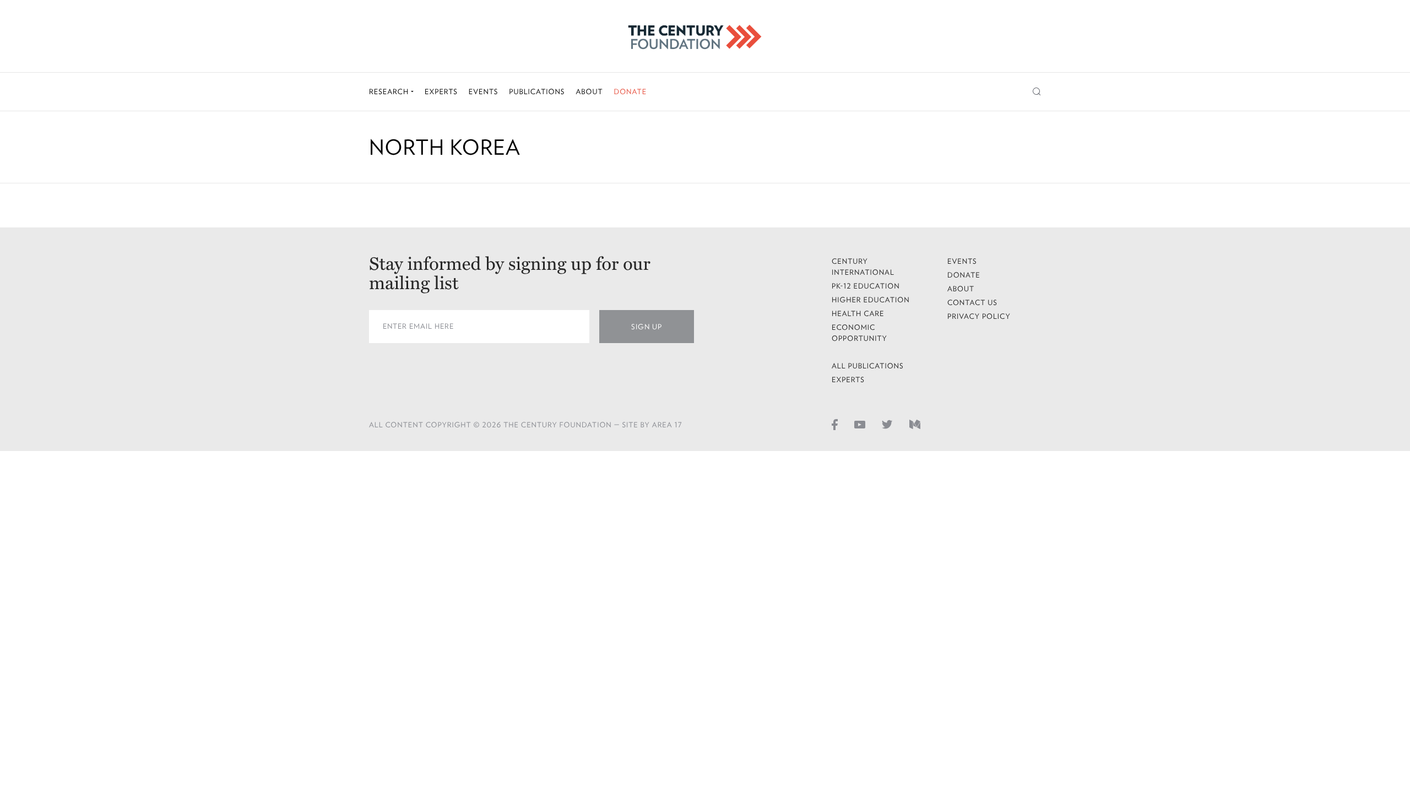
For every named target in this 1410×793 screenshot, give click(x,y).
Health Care (858, 313)
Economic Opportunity (859, 333)
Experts (441, 92)
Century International (863, 266)
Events (483, 92)
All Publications (868, 366)
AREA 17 (667, 425)
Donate (630, 92)
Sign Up (646, 327)
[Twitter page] (887, 424)
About (589, 92)
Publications (537, 92)
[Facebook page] (835, 424)
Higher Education (871, 300)
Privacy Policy (979, 316)
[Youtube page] (859, 424)
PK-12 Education (866, 286)
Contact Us (972, 302)
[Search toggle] (1037, 92)
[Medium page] (914, 424)
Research (390, 92)
